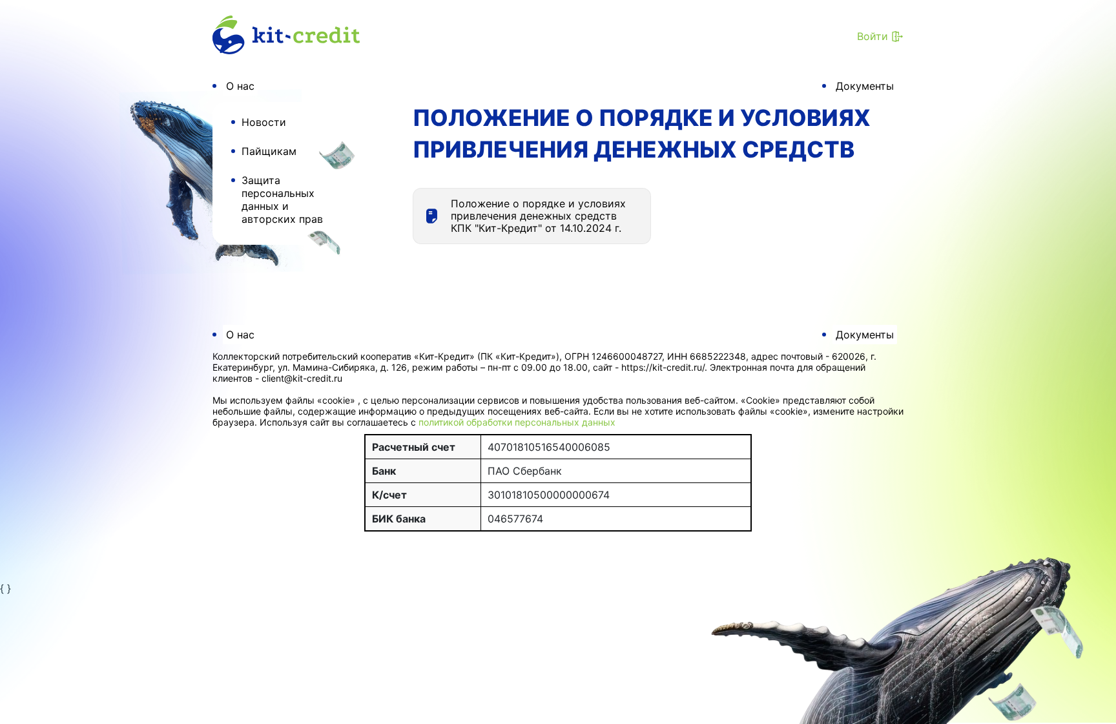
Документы (865, 85)
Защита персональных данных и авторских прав (282, 199)
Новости (264, 122)
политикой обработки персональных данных (516, 422)
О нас (240, 85)
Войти (872, 36)
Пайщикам (269, 151)
